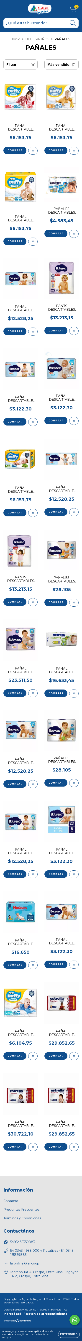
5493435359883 (22, 1242)
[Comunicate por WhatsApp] (74, 1320)
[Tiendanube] (17, 1321)
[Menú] (8, 9)
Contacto (10, 1201)
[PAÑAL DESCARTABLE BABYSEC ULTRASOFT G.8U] (33, 422)
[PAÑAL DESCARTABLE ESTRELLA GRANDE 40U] (74, 693)
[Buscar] (72, 23)
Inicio (16, 39)
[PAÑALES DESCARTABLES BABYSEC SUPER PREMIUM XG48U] (74, 603)
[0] (72, 10)
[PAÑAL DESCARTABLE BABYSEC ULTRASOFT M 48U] (33, 784)
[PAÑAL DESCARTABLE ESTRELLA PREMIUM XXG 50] (33, 1147)
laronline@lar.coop (24, 1263)
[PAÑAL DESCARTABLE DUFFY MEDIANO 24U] (33, 1056)
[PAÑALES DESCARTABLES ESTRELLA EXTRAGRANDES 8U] (74, 234)
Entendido (69, 1334)
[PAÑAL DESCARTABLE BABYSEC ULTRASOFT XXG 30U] (74, 512)
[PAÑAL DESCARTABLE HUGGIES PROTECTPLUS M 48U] (33, 965)
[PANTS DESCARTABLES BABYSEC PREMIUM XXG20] (33, 602)
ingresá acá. (12, 1313)
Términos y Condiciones (22, 1218)
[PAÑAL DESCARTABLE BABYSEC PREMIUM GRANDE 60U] (33, 693)
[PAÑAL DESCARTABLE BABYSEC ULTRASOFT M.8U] (74, 965)
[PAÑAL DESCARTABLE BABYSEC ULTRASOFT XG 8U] (74, 874)
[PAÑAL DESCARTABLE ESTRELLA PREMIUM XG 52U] (74, 1147)
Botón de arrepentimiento (46, 1313)
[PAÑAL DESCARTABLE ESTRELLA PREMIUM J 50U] (74, 1056)
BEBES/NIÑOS (37, 39)
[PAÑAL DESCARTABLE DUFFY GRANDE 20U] (33, 242)
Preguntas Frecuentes (21, 1210)
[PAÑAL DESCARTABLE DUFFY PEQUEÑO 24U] (33, 513)
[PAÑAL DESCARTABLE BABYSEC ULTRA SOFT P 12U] (74, 421)
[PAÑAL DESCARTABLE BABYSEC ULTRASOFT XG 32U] (33, 332)
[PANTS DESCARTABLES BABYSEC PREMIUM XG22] (74, 331)
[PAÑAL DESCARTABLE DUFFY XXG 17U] (33, 151)
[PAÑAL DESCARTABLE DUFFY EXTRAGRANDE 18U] (74, 151)
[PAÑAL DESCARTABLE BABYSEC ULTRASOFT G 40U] (33, 874)
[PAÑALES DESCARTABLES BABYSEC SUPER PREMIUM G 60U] (74, 783)
